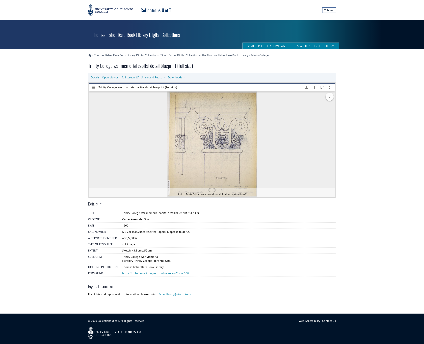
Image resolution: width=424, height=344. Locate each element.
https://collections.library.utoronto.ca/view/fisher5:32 (155, 273)
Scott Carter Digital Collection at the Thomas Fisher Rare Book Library (204, 55)
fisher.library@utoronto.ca (175, 294)
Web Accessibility (309, 321)
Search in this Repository (315, 46)
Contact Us (329, 321)
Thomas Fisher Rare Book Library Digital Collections (126, 55)
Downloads (175, 77)
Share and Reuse (151, 77)
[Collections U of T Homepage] (89, 55)
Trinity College (260, 55)
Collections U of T (108, 321)
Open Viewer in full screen (118, 77)
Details (95, 77)
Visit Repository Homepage (267, 46)
